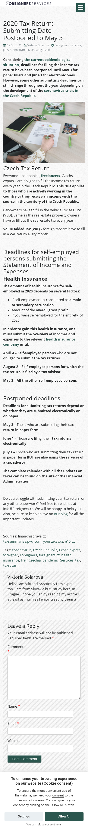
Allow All (64, 816)
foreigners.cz (49, 555)
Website (14, 740)
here (58, 824)
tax (77, 560)
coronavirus (21, 550)
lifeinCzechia (31, 560)
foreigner (10, 555)
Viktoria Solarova (38, 45)
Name (13, 706)
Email (13, 723)
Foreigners (28, 555)
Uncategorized (40, 50)
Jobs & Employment (16, 50)
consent (58, 795)
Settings (24, 816)
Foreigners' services (68, 45)
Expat (63, 550)
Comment (14, 649)
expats (75, 550)
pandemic (51, 560)
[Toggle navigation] (80, 7)
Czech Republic (45, 550)
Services (66, 560)
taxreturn (11, 565)
